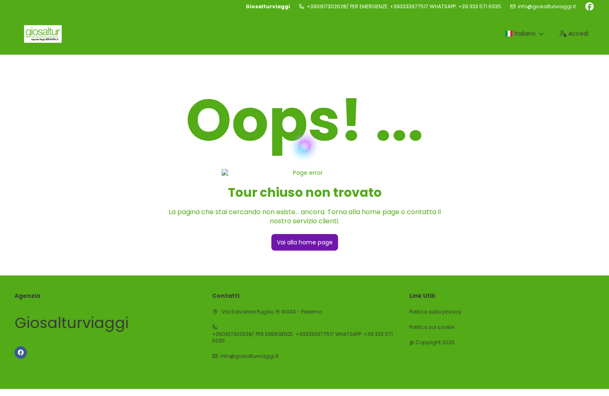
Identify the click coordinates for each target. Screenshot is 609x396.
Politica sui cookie (431, 327)
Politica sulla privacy (435, 312)
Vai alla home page (305, 242)
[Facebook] (589, 6)
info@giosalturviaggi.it (547, 6)
